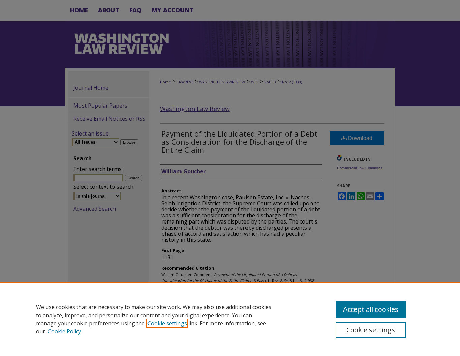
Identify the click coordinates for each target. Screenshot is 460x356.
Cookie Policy (64, 331)
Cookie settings (167, 323)
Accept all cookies (370, 309)
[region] (230, 319)
